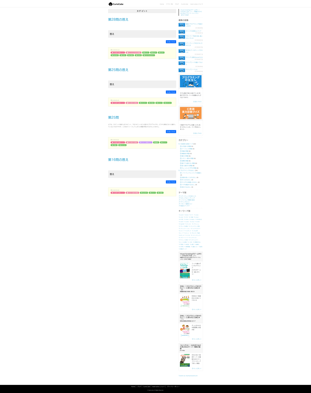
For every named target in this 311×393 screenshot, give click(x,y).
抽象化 (197, 244)
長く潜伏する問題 (132, 103)
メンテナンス (193, 237)
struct (154, 52)
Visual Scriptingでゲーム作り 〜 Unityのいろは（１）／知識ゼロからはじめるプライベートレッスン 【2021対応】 (191, 12)
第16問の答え (118, 159)
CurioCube (184, 4)
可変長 (181, 244)
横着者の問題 (186, 153)
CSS (187, 217)
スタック (189, 231)
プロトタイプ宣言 (195, 233)
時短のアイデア (185, 206)
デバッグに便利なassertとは (194, 57)
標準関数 (188, 246)
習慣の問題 (185, 161)
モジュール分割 (184, 240)
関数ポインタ (183, 249)
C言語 (131, 55)
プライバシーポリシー (173, 386)
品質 (192, 244)
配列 (157, 142)
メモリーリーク (184, 237)
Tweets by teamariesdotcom (188, 376)
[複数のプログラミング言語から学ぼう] (182, 25)
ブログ (177, 4)
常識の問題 (185, 151)
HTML (181, 219)
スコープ (182, 231)
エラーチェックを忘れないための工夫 (194, 44)
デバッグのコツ (185, 202)
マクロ (188, 235)
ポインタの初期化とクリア (193, 31)
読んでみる (171, 42)
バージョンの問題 (187, 149)
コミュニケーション (185, 228)
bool (187, 215)
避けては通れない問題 (188, 163)
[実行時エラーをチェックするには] (182, 51)
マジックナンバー (197, 235)
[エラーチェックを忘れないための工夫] (182, 44)
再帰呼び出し (198, 242)
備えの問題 (185, 156)
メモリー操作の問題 (133, 192)
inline (187, 219)
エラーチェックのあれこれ (188, 196)
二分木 (190, 242)
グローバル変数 (184, 226)
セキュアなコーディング (188, 198)
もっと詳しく (197, 280)
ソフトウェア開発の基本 (188, 200)
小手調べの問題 (186, 146)
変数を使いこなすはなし (189, 177)
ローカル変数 (183, 242)
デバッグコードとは (191, 69)
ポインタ (168, 103)
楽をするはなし (186, 187)
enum (197, 217)
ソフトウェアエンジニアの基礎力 (191, 173)
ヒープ (181, 233)
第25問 (113, 117)
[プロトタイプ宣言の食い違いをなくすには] (182, 37)
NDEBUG (199, 219)
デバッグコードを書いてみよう (194, 63)
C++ (192, 215)
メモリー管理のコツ (146, 142)
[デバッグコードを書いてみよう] (182, 63)
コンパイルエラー (149, 55)
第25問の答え (118, 69)
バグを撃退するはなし (188, 185)
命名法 (187, 244)
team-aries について (196, 4)
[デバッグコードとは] (182, 70)
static (187, 221)
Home (162, 4)
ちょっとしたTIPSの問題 (134, 52)
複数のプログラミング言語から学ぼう (194, 25)
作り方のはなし (186, 180)
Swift (162, 52)
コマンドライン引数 (195, 226)
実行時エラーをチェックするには (194, 51)
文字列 (181, 246)
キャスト (144, 103)
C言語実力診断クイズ (118, 52)
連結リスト (195, 246)
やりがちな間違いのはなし (189, 182)
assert (182, 215)
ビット (146, 52)
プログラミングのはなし (187, 170)
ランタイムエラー (194, 240)
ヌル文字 (196, 231)
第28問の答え (118, 19)
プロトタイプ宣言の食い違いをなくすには (194, 37)
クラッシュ (196, 224)
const (123, 55)
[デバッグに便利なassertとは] (182, 58)
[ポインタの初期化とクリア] (182, 32)
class (197, 215)
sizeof (138, 55)
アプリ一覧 (169, 4)
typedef (115, 55)
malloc (193, 219)
